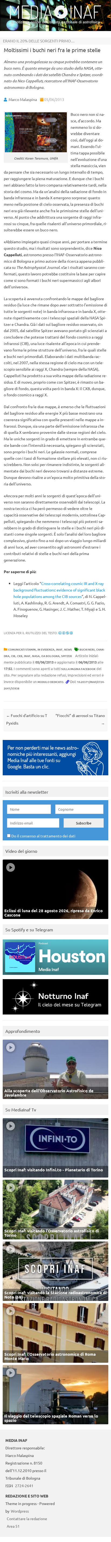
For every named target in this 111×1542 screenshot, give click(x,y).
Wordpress (20, 1511)
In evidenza (45, 649)
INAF (59, 649)
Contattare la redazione (27, 1518)
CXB (19, 656)
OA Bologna (50, 656)
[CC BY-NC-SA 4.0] (65, 633)
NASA (36, 656)
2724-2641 (24, 1485)
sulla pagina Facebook (78, 669)
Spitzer (66, 656)
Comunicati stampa (22, 649)
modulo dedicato (50, 682)
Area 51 (13, 1526)
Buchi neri (87, 649)
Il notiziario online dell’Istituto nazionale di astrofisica (55, 22)
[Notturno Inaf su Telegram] (55, 1015)
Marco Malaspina (23, 99)
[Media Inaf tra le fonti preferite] (55, 776)
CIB (13, 656)
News (68, 649)
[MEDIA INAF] (55, 17)
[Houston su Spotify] (55, 976)
